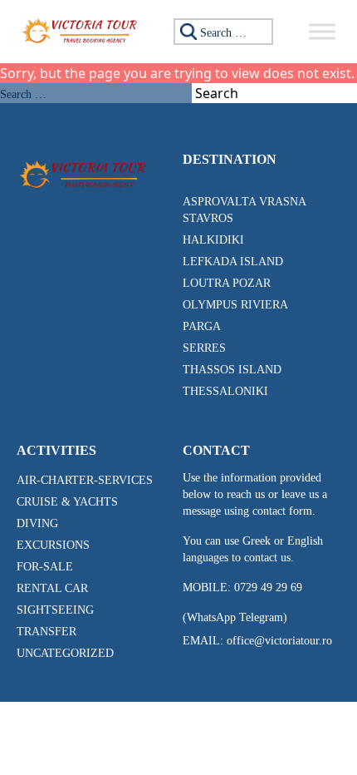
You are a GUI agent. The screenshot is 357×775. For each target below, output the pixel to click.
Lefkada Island (233, 261)
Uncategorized (65, 653)
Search (216, 93)
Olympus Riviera (235, 305)
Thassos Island (232, 369)
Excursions (53, 545)
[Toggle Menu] (322, 31)
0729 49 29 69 (268, 587)
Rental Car (52, 588)
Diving (37, 523)
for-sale (45, 566)
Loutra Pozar (227, 283)
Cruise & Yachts (67, 502)
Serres (204, 348)
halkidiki (213, 240)
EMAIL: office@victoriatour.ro (257, 640)
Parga (202, 326)
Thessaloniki (225, 391)
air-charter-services (85, 480)
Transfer (46, 631)
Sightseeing (55, 610)
